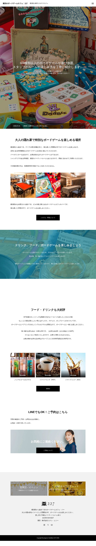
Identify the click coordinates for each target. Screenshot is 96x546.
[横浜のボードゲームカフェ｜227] (48, 503)
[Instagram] (44, 525)
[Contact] (52, 525)
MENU (48, 388)
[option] (48, 68)
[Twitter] (48, 525)
